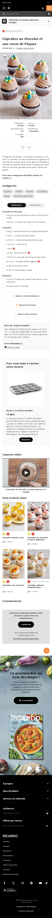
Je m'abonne (27, 700)
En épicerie (7, 860)
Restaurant (7, 851)
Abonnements (8, 855)
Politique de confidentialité (26, 906)
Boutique (6, 846)
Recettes (6, 842)
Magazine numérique (11, 874)
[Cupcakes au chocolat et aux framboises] (38, 516)
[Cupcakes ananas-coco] (13, 516)
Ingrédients (16, 205)
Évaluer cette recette (25, 48)
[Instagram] (23, 883)
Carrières (6, 869)
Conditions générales (26, 911)
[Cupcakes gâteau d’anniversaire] (38, 564)
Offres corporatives (10, 865)
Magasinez (26, 440)
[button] (49, 8)
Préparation (35, 205)
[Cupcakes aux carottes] (13, 564)
